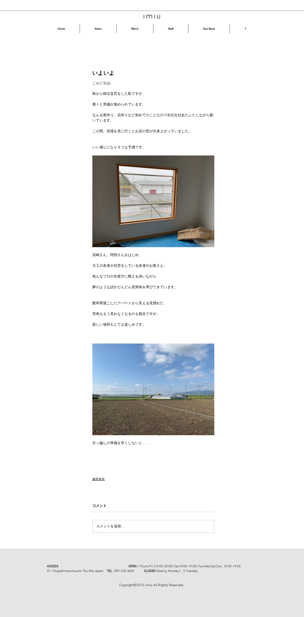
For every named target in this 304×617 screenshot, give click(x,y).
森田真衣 (98, 479)
